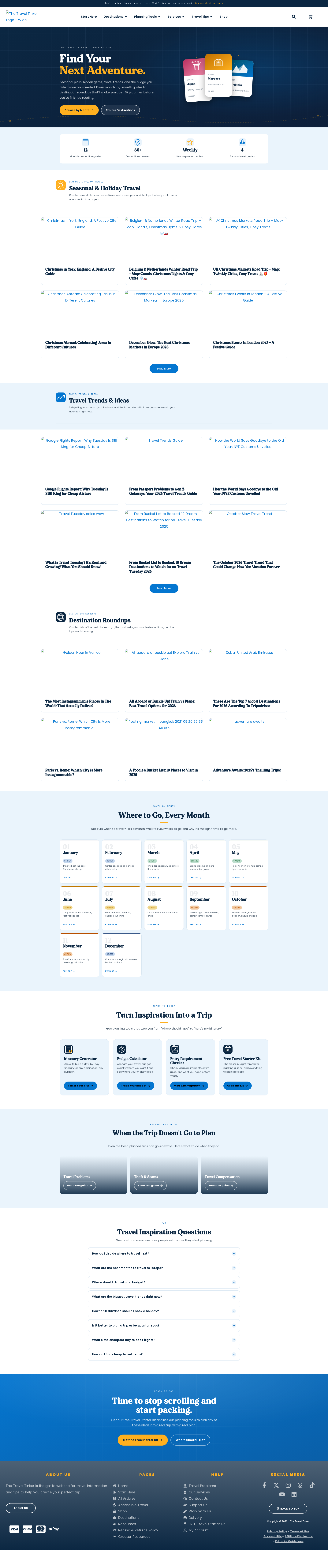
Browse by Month (77, 110)
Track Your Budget (134, 1085)
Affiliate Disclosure (299, 1536)
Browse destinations (209, 3)
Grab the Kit (235, 1085)
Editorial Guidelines (289, 1541)
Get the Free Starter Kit (140, 1440)
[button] (293, 16)
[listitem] (80, 251)
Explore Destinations (120, 110)
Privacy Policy (277, 1531)
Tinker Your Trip (78, 1085)
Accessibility (272, 1536)
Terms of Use (299, 1531)
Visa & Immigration (187, 1085)
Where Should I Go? (190, 1440)
